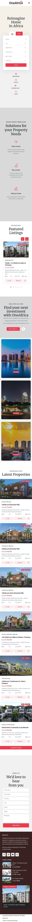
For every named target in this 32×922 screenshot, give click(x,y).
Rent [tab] (19, 33)
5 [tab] (21, 287)
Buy (12, 260)
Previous (22, 239)
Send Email (16, 825)
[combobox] (16, 43)
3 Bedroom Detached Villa (11, 505)
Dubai (16, 369)
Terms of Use (6, 920)
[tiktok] (8, 854)
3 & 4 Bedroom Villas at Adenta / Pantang (16, 637)
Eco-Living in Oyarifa (17, 878)
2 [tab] (13, 287)
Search (16, 65)
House (16, 82)
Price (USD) (8, 60)
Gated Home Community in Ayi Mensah (15, 727)
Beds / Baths (9, 56)
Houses (4, 501)
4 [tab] (18, 287)
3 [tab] (16, 287)
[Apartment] (16, 74)
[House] (16, 80)
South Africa (16, 410)
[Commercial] (15, 86)
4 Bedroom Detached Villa (11, 549)
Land (16, 94)
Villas (7, 501)
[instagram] (17, 854)
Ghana (16, 451)
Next (27, 239)
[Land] (16, 91)
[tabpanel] (16, 263)
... (21, 511)
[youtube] (13, 854)
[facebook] (4, 854)
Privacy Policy (13, 920)
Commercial (15, 88)
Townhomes (5, 546)
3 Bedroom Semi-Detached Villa (13, 593)
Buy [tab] (12, 33)
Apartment (16, 76)
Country (7, 39)
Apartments (8, 260)
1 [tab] (11, 287)
